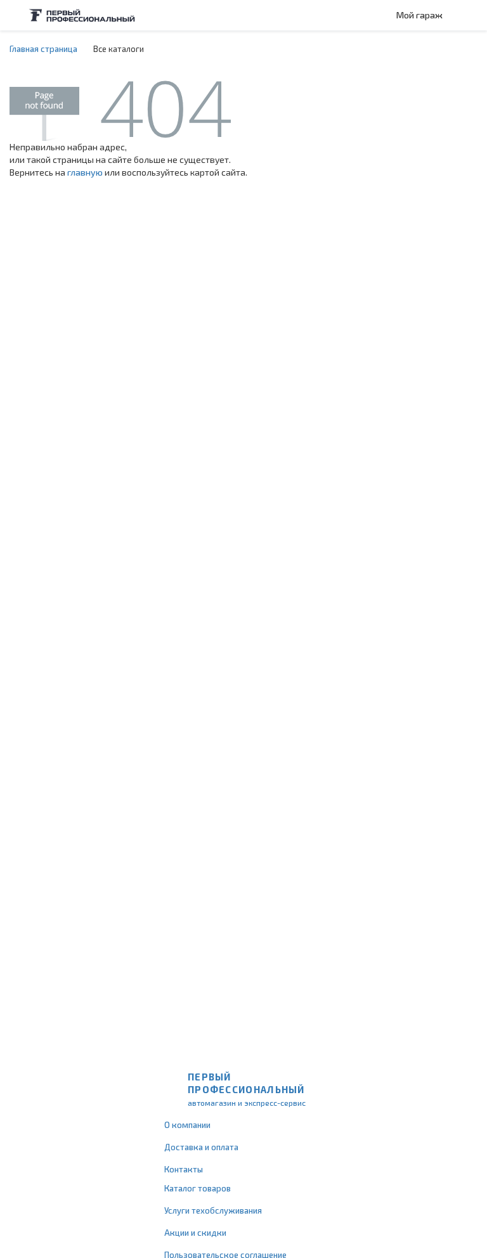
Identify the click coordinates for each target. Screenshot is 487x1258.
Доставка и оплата (201, 1147)
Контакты (183, 1169)
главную (85, 172)
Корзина (471, 15)
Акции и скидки (195, 1233)
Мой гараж (419, 15)
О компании (187, 1125)
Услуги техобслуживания (213, 1210)
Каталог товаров (197, 1188)
